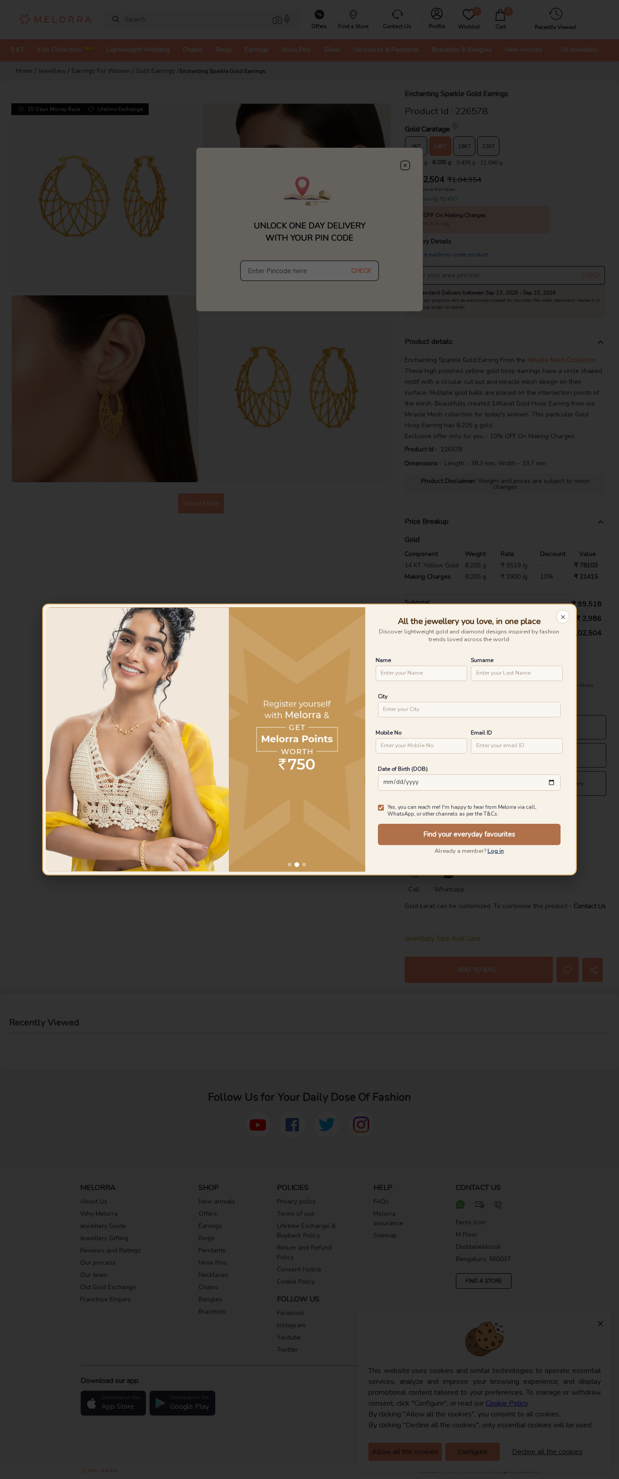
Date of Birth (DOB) (403, 769)
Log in (496, 851)
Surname (482, 660)
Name (383, 660)
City (382, 696)
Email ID (481, 732)
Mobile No (388, 732)
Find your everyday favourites (469, 834)
